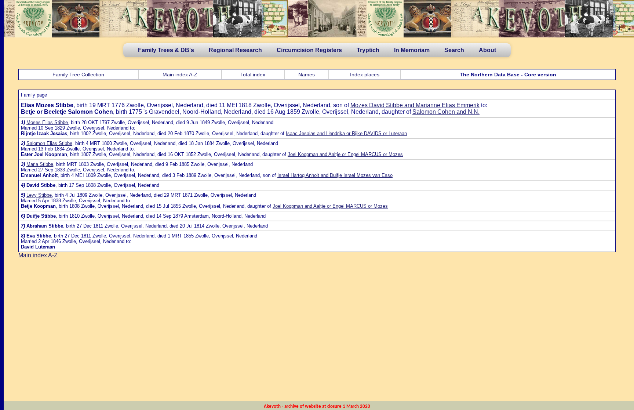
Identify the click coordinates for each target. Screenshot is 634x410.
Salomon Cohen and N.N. (446, 112)
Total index (252, 74)
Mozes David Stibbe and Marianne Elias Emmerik (415, 105)
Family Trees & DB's (166, 50)
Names (306, 74)
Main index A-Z (180, 74)
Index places (364, 74)
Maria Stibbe (39, 164)
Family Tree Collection (78, 74)
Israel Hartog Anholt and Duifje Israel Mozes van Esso (335, 175)
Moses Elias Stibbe (47, 122)
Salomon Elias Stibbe (49, 143)
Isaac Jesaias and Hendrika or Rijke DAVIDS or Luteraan (346, 133)
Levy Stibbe (39, 195)
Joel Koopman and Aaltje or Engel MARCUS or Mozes (345, 154)
